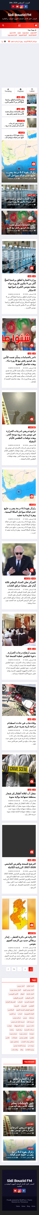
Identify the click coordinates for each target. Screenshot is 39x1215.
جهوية (18, 109)
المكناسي (11, 1010)
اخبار (23, 97)
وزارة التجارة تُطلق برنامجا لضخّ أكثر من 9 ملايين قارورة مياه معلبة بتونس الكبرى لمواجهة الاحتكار (20, 203)
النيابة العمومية (23, 35)
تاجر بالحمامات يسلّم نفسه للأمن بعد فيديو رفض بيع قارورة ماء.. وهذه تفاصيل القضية (20, 227)
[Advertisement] (19, 64)
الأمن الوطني (29, 998)
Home (33, 1206)
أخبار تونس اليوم (28, 990)
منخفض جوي (14, 1042)
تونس (19, 32)
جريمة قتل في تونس (17, 1022)
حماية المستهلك (19, 1026)
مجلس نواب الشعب (27, 1042)
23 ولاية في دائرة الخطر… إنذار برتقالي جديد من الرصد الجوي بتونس (20, 940)
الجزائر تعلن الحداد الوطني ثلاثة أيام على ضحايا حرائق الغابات (21, 175)
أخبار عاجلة (30, 994)
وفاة (21, 1049)
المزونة (16, 1006)
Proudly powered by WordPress (17, 1200)
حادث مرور (13, 32)
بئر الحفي (13, 1014)
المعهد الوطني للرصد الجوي (25, 1010)
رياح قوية (19, 1030)
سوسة (32, 1034)
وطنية (18, 97)
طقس (32, 1038)
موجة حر (31, 1045)
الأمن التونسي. (13, 994)
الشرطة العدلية (10, 1002)
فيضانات (14, 1038)
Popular (21, 91)
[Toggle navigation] (19, 25)
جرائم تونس (17, 1018)
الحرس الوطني (18, 998)
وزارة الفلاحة (30, 1049)
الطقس (31, 1006)
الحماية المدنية (32, 35)
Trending (8, 91)
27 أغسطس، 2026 (28, 178)
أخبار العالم (21, 132)
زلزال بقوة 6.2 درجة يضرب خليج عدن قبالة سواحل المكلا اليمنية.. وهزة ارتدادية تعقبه (13, 137)
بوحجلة (31, 1018)
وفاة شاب (15, 1049)
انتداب (20, 1014)
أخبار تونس (33, 32)
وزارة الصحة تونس (20, 1045)
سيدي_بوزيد (23, 1034)
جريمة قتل (30, 1022)
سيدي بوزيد (26, 32)
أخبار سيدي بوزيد (12, 35)
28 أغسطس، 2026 (28, 204)
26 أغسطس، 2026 (28, 801)
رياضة (12, 1030)
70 (14, 969)
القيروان (24, 1006)
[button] (3, 25)
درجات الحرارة (29, 1030)
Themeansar (24, 1202)
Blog (33, 169)
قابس (7, 1038)
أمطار (22, 994)
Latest (32, 91)
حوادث (9, 1026)
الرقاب (20, 1002)
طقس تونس (23, 1038)
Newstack (15, 1202)
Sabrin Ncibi (13, 178)
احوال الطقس (21, 120)
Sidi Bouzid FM (19, 15)
